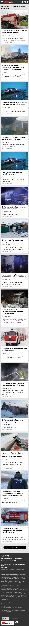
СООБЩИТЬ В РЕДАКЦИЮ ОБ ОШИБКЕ (12, 570)
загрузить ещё (14, 547)
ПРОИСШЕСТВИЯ (7, 42)
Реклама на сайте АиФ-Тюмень (11, 558)
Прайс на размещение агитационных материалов (10, 561)
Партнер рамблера (14, 618)
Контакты (4, 567)
